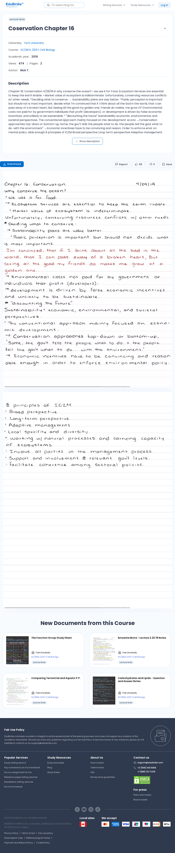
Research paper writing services (20, 777)
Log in (164, 5)
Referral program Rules (38, 837)
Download (14, 164)
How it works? (97, 762)
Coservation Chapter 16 (41, 28)
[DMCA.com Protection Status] (152, 780)
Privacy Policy (11, 833)
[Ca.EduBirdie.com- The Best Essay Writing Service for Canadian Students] (83, 826)
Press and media (142, 794)
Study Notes (53, 772)
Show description (89, 141)
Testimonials (97, 767)
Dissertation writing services (18, 781)
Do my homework (13, 786)
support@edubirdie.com (44, 743)
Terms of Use (28, 833)
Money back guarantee (102, 777)
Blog (49, 767)
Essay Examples (55, 762)
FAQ (92, 772)
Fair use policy (45, 833)
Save (169, 164)
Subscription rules (13, 837)
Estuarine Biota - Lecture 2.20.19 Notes (142, 637)
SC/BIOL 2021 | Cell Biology (38, 50)
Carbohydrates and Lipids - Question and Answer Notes (141, 680)
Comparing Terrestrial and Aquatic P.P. (55, 678)
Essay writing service (15, 762)
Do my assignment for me (17, 772)
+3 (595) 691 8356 (146, 767)
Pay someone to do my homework (22, 767)
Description (18, 83)
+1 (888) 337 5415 (146, 771)
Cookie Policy (43, 842)
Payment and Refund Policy (18, 842)
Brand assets (140, 799)
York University (34, 43)
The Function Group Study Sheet (51, 637)
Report (123, 164)
